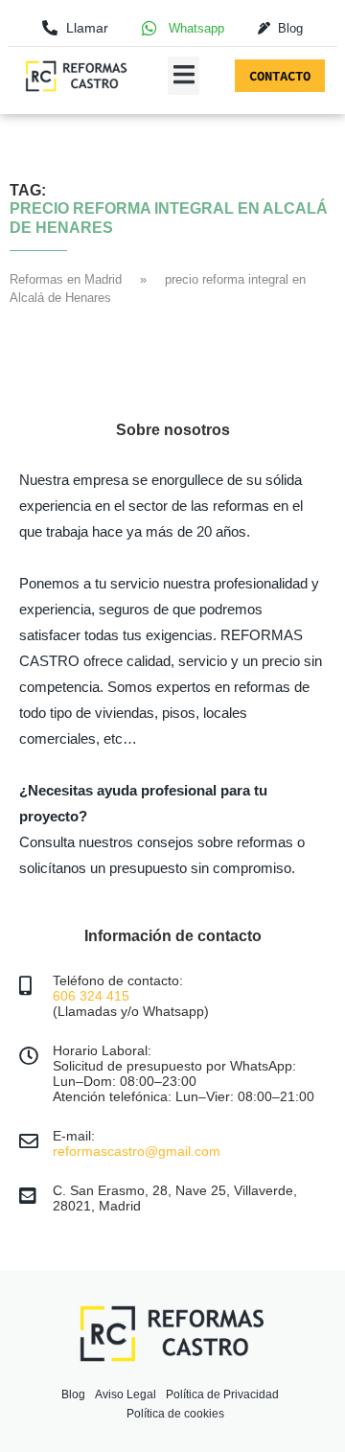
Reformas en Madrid (66, 279)
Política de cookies (175, 1413)
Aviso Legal (125, 1394)
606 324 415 (91, 995)
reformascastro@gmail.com (136, 1151)
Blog (73, 1394)
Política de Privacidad (222, 1394)
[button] (183, 76)
